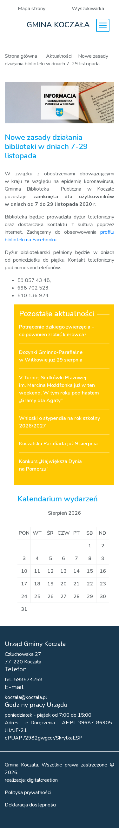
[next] (91, 513)
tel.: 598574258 (24, 679)
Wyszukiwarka (88, 8)
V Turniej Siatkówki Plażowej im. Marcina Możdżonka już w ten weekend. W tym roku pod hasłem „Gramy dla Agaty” (59, 389)
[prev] (37, 513)
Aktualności (59, 56)
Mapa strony (31, 8)
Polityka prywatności (28, 792)
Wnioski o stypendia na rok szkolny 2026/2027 (59, 422)
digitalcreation (42, 780)
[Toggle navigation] (102, 25)
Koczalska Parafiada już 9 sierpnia (58, 443)
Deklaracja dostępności (30, 804)
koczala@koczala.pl (26, 697)
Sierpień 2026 (64, 513)
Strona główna (21, 56)
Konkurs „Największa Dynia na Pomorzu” (50, 465)
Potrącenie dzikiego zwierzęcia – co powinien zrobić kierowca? (56, 330)
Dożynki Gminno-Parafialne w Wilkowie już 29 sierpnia (51, 356)
